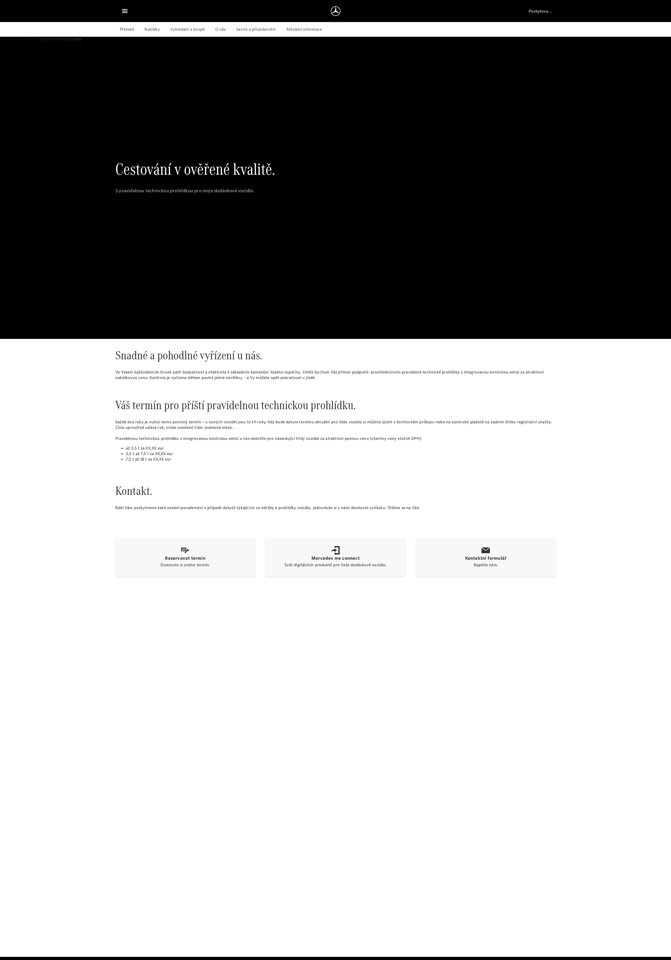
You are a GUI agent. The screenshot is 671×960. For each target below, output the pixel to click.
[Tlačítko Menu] (124, 11)
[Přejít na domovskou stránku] (335, 11)
